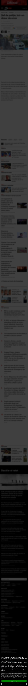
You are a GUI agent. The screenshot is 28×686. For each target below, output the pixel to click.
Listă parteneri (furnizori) (4, 678)
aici (1, 667)
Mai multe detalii (13, 661)
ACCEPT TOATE (14, 681)
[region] (14, 669)
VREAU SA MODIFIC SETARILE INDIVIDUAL (14, 684)
